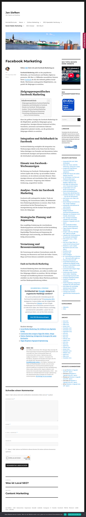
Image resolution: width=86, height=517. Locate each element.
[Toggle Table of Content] (47, 100)
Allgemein (66, 307)
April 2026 (66, 323)
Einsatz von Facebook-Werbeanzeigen (33, 107)
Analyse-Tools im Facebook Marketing (33, 109)
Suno (7, 509)
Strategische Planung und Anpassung (33, 111)
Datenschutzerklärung (74, 514)
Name (8, 424)
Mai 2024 (65, 344)
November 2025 (67, 330)
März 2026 (66, 324)
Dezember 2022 (67, 358)
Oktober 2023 (66, 352)
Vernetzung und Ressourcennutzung (33, 113)
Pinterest (71, 508)
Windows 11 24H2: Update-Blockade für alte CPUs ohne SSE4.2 (70, 247)
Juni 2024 (65, 342)
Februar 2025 (66, 338)
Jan (7, 72)
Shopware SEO (67, 253)
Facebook (28, 79)
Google (42, 291)
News (21, 22)
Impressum (28, 508)
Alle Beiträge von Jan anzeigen (44, 376)
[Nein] (84, 514)
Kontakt (34, 508)
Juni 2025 (65, 335)
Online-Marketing (33, 22)
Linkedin (39, 508)
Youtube (54, 508)
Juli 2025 (65, 333)
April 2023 (66, 354)
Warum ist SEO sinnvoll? (69, 260)
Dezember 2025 (67, 328)
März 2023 (66, 356)
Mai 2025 (65, 337)
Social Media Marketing (14, 26)
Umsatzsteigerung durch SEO (71, 276)
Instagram (46, 508)
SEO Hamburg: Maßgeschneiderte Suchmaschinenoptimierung (71, 210)
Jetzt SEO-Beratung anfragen (39, 317)
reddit (76, 508)
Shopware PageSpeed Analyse (71, 277)
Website (39, 303)
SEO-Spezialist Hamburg (51, 22)
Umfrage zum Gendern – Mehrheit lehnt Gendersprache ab (71, 293)
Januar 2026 (66, 326)
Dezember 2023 (67, 351)
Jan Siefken (13, 12)
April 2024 (66, 345)
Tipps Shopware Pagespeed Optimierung (34, 341)
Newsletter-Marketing (69, 290)
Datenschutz (20, 508)
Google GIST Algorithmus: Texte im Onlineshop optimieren (70, 170)
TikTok (66, 508)
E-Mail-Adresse (11, 432)
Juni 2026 (65, 321)
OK (65, 514)
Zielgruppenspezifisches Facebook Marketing (35, 103)
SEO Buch (40, 26)
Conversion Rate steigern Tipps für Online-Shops (37, 333)
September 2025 (67, 331)
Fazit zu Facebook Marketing (31, 115)
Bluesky (11, 509)
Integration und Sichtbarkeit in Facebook (34, 105)
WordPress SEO (67, 251)
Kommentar (10, 399)
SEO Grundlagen (67, 254)
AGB (14, 508)
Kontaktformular (11, 22)
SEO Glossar (30, 26)
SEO (26, 68)
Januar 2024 (66, 349)
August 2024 (66, 340)
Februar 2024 (66, 347)
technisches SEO (49, 299)
